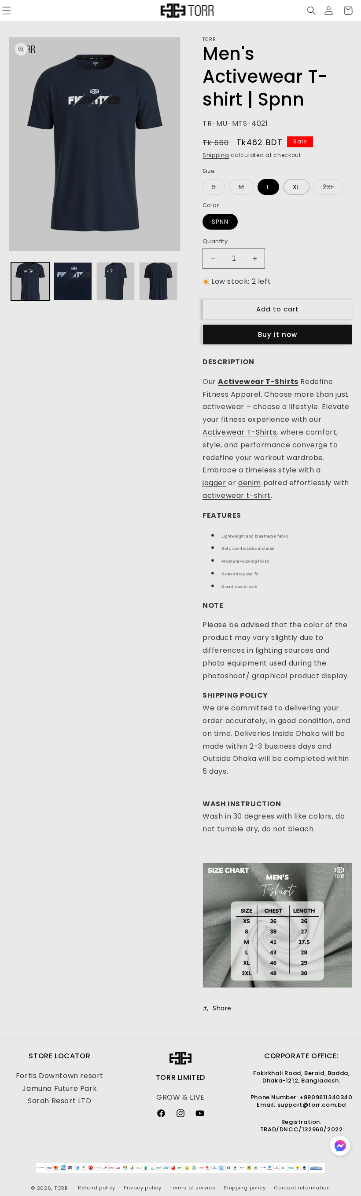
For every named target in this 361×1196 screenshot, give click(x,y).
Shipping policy (245, 1187)
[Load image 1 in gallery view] (30, 281)
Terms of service (192, 1187)
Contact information (302, 1187)
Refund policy (96, 1187)
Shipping (216, 155)
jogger (214, 483)
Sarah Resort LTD (60, 1101)
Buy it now (277, 334)
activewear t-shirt (237, 495)
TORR (61, 1188)
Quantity (215, 241)
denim (249, 483)
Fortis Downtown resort (59, 1076)
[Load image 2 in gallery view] (73, 281)
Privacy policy (143, 1187)
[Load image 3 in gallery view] (115, 281)
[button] (309, 10)
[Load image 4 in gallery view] (158, 281)
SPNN (220, 221)
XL (296, 187)
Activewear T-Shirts (239, 432)
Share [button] (222, 1008)
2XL (333, 188)
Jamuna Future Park (59, 1088)
